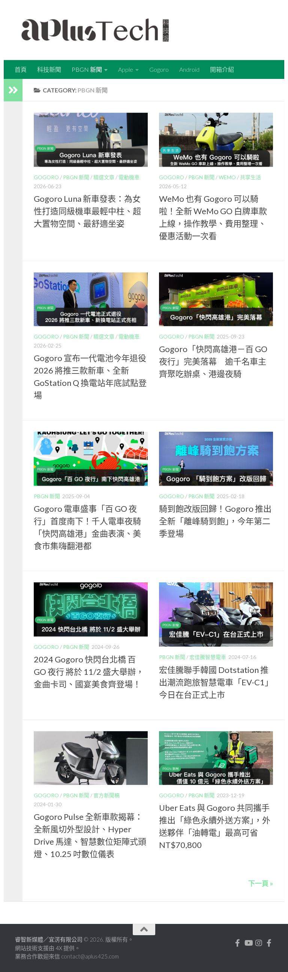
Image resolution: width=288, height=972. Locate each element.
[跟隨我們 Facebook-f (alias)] (238, 943)
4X (59, 948)
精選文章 (103, 177)
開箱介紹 (222, 69)
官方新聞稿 (106, 795)
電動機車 (129, 177)
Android (189, 69)
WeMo (227, 177)
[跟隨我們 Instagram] (258, 943)
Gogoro (159, 69)
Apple (125, 69)
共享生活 (250, 177)
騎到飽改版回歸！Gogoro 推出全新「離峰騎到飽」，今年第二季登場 (215, 520)
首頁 (21, 69)
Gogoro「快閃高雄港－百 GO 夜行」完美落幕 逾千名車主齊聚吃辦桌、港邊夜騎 (213, 361)
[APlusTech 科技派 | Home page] (95, 30)
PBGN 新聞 (87, 69)
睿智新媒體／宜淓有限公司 (49, 939)
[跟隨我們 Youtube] (248, 943)
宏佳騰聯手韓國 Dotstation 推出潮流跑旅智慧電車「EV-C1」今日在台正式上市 (216, 682)
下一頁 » (260, 883)
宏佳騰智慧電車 (207, 657)
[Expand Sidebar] (13, 90)
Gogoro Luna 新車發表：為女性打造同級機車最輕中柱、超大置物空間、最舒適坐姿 (87, 210)
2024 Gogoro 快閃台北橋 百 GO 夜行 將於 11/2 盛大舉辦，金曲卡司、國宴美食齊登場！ (89, 671)
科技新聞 (49, 69)
